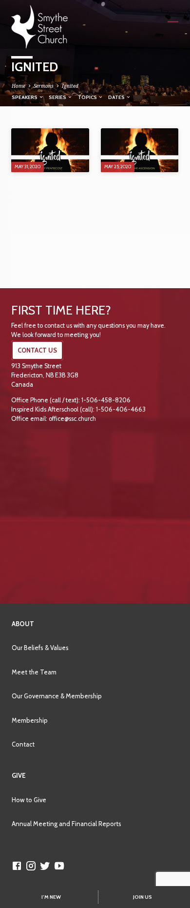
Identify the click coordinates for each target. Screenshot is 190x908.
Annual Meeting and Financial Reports (66, 824)
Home (18, 85)
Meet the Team (34, 672)
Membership (30, 720)
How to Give (29, 800)
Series (58, 97)
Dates (117, 97)
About (23, 624)
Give (19, 775)
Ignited (70, 85)
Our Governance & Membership (57, 696)
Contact (23, 744)
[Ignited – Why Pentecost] (50, 150)
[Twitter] (45, 865)
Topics (88, 97)
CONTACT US (37, 350)
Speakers (25, 97)
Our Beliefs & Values (40, 647)
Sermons (44, 85)
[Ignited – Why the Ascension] (139, 150)
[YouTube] (59, 865)
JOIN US (142, 897)
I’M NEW (51, 897)
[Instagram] (31, 865)
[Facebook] (16, 865)
